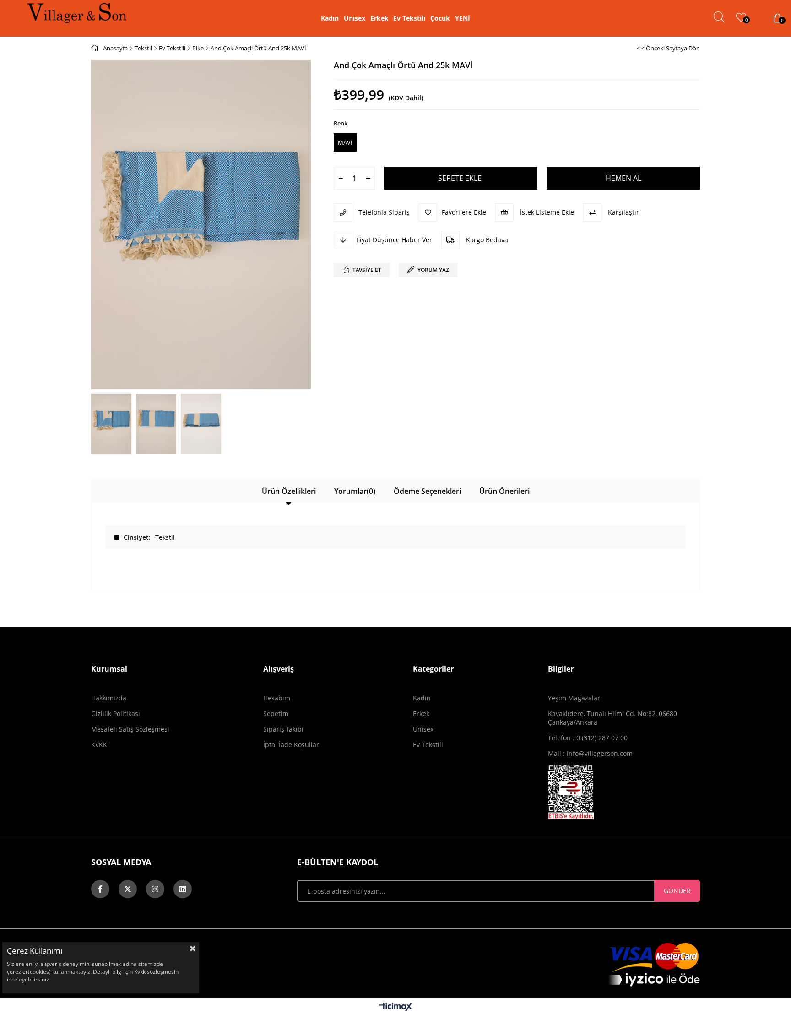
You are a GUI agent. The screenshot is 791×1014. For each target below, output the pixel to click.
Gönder (677, 890)
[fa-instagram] (155, 889)
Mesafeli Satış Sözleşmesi (130, 729)
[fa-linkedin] (182, 889)
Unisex (354, 18)
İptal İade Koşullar (291, 744)
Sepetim (275, 713)
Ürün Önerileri (504, 491)
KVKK (99, 744)
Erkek (379, 18)
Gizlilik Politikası (115, 713)
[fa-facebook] (100, 889)
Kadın (330, 18)
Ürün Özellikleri (289, 491)
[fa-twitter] (128, 889)
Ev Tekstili (409, 18)
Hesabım (276, 698)
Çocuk (440, 18)
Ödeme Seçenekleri (427, 491)
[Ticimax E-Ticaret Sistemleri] (395, 1007)
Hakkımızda (108, 698)
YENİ (462, 18)
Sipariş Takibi (283, 729)
